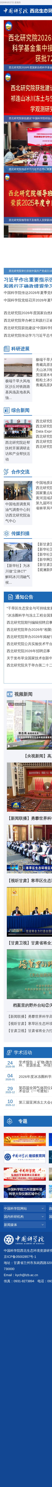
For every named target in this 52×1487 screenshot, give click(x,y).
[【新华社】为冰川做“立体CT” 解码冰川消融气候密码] (18, 552)
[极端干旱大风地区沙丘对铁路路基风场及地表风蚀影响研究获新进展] (18, 367)
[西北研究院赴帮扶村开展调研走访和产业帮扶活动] (18, 429)
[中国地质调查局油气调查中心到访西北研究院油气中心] (18, 490)
